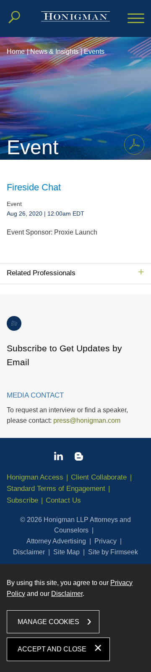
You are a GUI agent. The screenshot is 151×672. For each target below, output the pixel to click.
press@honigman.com (86, 420)
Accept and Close (52, 649)
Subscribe (22, 500)
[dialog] (75, 618)
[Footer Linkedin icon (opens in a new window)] (58, 458)
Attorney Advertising (56, 541)
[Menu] (136, 19)
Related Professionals (41, 273)
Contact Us (63, 500)
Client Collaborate (99, 477)
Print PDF (134, 144)
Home (16, 51)
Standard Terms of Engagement (56, 489)
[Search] (14, 17)
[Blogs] (79, 458)
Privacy (105, 541)
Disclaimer (29, 552)
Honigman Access (35, 477)
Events (94, 51)
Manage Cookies (48, 621)
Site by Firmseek (113, 552)
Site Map (66, 552)
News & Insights (54, 51)
